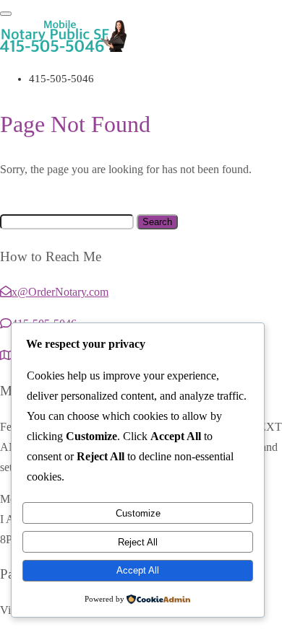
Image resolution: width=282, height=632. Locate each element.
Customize (138, 513)
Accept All (137, 570)
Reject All (138, 542)
